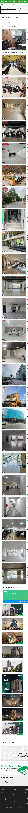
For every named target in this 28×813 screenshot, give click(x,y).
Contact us (3, 794)
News (14, 794)
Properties (5, 1)
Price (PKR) (3, 10)
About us (3, 792)
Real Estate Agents (17, 799)
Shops (19, 21)
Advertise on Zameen (5, 799)
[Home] (2, 1)
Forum (14, 796)
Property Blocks (13, 1)
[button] (4, 8)
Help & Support (4, 798)
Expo (14, 798)
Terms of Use (3, 801)
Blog (14, 792)
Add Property (16, 801)
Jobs (2, 796)
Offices (14, 21)
